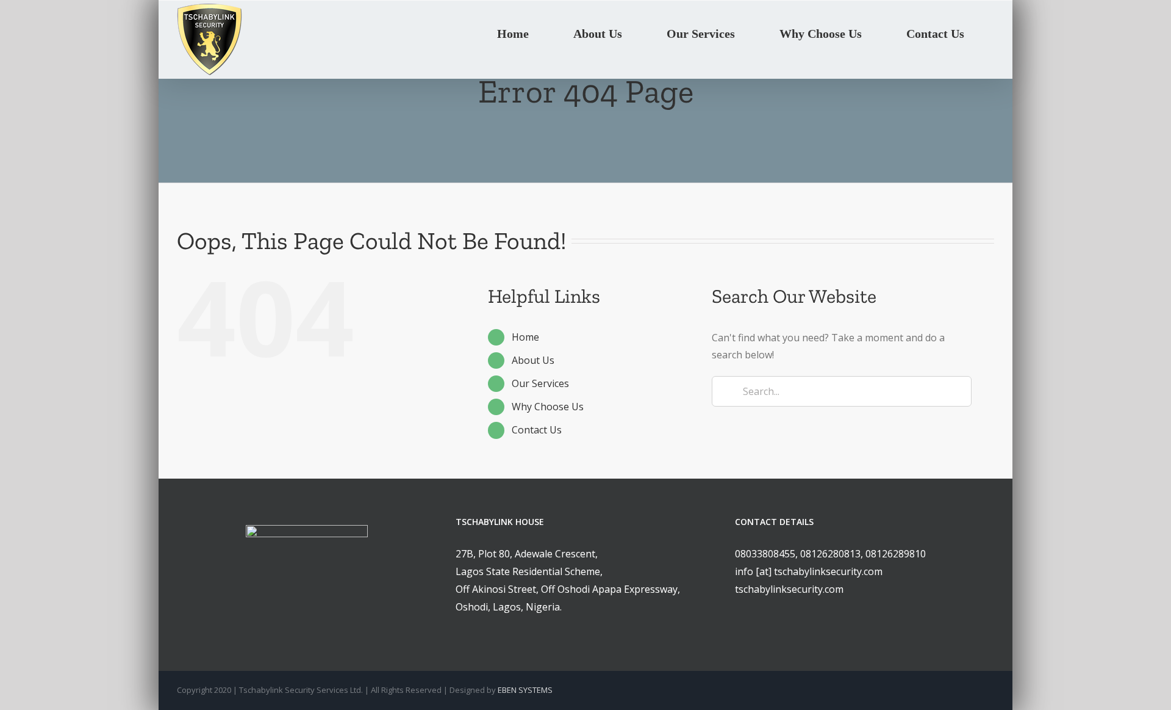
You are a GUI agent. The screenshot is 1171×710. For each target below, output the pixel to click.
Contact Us (537, 430)
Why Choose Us (548, 406)
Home (525, 337)
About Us (533, 360)
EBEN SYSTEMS (525, 689)
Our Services (540, 383)
